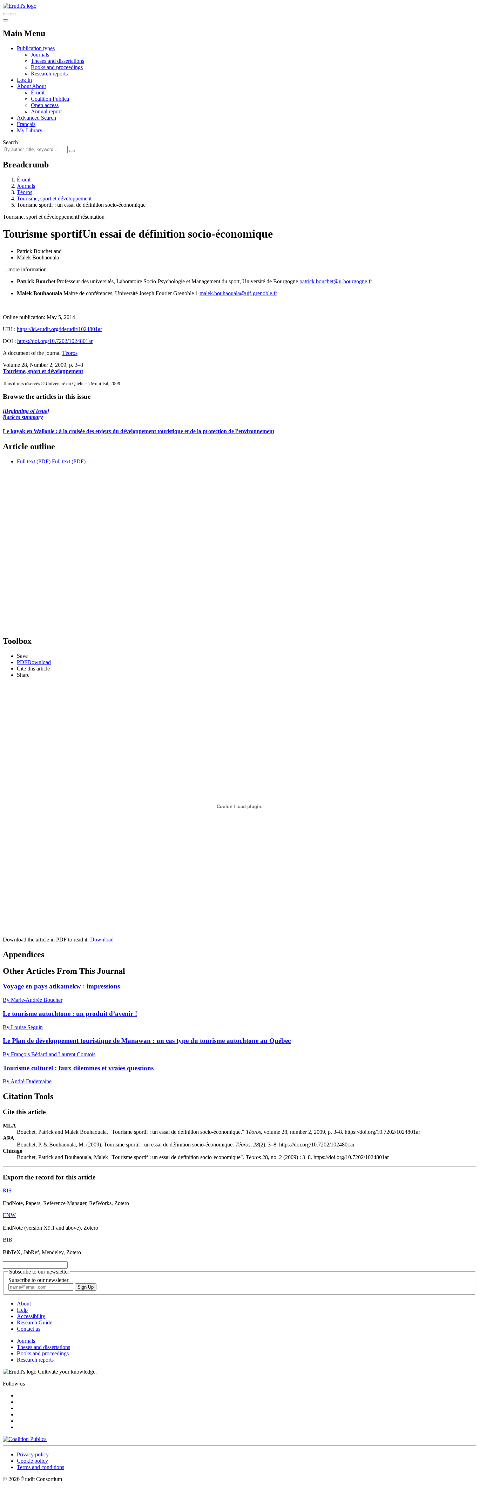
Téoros (24, 192)
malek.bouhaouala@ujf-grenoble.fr (238, 293)
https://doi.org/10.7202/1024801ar (55, 341)
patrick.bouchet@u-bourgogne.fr (335, 281)
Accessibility (31, 1316)
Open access (45, 105)
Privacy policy (33, 1454)
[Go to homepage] (19, 6)
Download (102, 940)
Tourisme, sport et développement (54, 198)
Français (26, 124)
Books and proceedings (57, 67)
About (39, 86)
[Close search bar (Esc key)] (12, 14)
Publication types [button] (36, 48)
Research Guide (34, 1322)
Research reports (49, 74)
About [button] (24, 86)
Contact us (28, 1329)
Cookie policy (32, 1461)
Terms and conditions (40, 1467)
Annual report (46, 111)
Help (22, 1310)
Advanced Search (36, 118)
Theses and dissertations (57, 61)
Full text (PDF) (33, 461)
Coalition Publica (50, 99)
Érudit (38, 92)
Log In (24, 80)
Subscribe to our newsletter (38, 1280)
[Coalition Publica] (25, 1439)
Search (10, 142)
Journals (40, 55)
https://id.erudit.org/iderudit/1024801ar (59, 329)
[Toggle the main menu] (5, 20)
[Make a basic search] (5, 14)
